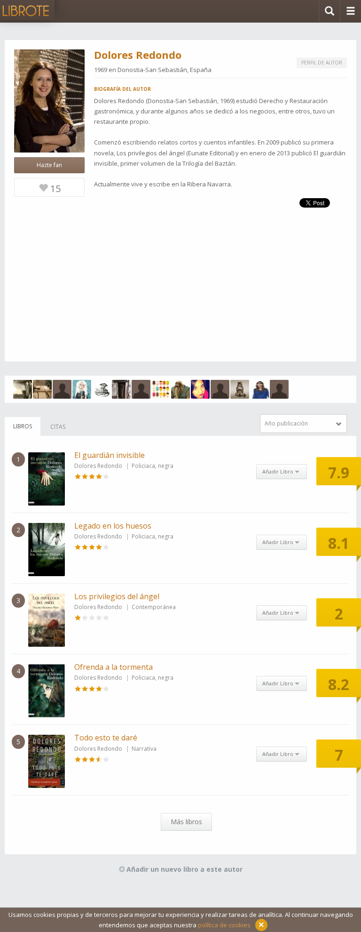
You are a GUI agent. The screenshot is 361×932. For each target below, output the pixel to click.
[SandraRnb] (200, 389)
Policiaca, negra (152, 466)
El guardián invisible (109, 455)
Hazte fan (49, 165)
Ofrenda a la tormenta (113, 667)
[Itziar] (22, 389)
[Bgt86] (62, 389)
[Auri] (141, 389)
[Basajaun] (180, 389)
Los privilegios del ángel (116, 596)
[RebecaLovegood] (81, 389)
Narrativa (144, 749)
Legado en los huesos (112, 526)
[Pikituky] (220, 389)
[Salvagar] (42, 389)
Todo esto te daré (105, 737)
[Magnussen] (239, 389)
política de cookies (224, 925)
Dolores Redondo (98, 466)
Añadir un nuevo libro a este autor (184, 869)
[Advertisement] (180, 296)
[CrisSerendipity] (160, 389)
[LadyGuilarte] (259, 389)
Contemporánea (154, 607)
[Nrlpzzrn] (121, 389)
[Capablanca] (101, 389)
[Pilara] (279, 389)
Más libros (186, 821)
